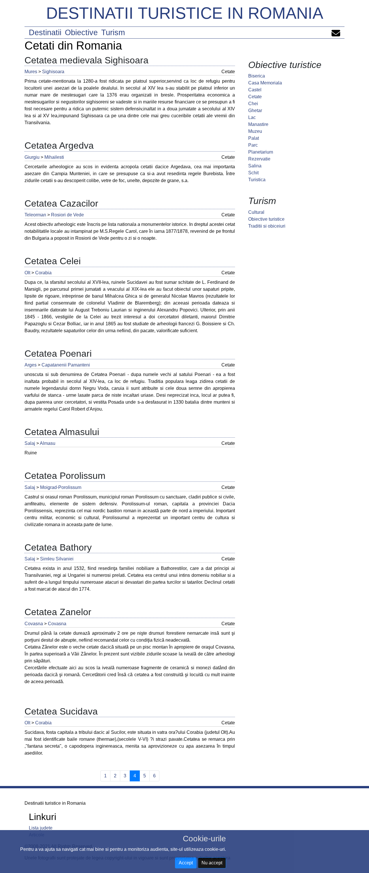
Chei (253, 103)
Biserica (256, 75)
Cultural (256, 212)
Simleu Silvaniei (57, 558)
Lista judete (40, 827)
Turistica (257, 179)
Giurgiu (32, 157)
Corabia (43, 272)
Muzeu (255, 131)
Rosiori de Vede (67, 214)
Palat (253, 138)
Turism (113, 32)
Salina (254, 165)
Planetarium (260, 152)
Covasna (34, 623)
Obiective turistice (266, 219)
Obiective (81, 32)
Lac (252, 117)
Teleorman (35, 214)
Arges (31, 364)
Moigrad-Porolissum (60, 487)
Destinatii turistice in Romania (184, 13)
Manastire (258, 124)
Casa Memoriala (265, 82)
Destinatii (45, 32)
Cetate (255, 96)
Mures (31, 71)
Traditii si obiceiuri (266, 226)
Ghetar (255, 110)
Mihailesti (54, 157)
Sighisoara (53, 71)
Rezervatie (259, 158)
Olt (27, 272)
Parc (253, 145)
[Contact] (336, 32)
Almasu (47, 443)
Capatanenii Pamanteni (66, 364)
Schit (253, 172)
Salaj (30, 443)
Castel (254, 89)
